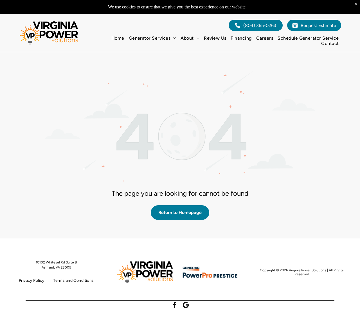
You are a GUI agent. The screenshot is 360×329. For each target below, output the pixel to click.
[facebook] (174, 306)
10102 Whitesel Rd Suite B (56, 262)
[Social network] (185, 306)
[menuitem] (118, 38)
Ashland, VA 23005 (56, 267)
